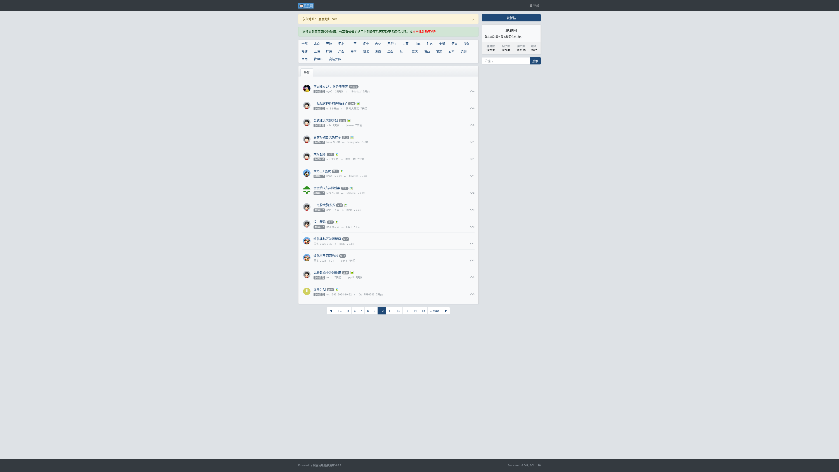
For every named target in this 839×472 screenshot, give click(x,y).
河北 (341, 43)
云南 (451, 51)
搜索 (535, 61)
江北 (335, 171)
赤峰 (330, 289)
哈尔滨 (353, 86)
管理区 (318, 59)
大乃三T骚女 (322, 171)
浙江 (467, 43)
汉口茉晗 (320, 221)
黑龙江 (391, 43)
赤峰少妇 (320, 289)
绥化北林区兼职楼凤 (327, 238)
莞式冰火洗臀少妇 (326, 120)
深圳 (339, 205)
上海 (317, 51)
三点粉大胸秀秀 (324, 205)
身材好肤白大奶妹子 (327, 137)
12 (398, 310)
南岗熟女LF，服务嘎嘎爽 (331, 86)
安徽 (442, 43)
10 (382, 310)
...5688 (435, 310)
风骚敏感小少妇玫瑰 (327, 272)
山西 (353, 43)
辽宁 (366, 43)
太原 (330, 154)
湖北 (366, 51)
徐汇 (344, 188)
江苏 (430, 43)
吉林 (378, 43)
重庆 (415, 51)
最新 (307, 72)
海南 (353, 51)
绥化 (345, 239)
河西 (342, 120)
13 (407, 310)
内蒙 (405, 43)
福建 (305, 51)
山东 (418, 43)
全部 (305, 43)
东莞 (345, 272)
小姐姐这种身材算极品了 (330, 103)
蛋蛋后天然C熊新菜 (327, 188)
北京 (317, 43)
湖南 (378, 51)
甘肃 (439, 51)
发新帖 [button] (511, 18)
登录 (535, 5)
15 (423, 310)
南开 (351, 103)
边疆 (464, 51)
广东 (329, 51)
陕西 (427, 51)
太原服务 (320, 154)
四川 (402, 51)
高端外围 (335, 59)
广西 (341, 51)
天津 (329, 43)
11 (390, 310)
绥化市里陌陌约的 (326, 255)
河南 (454, 43)
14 (415, 310)
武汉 (345, 137)
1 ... (340, 310)
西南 (305, 59)
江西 (390, 51)
